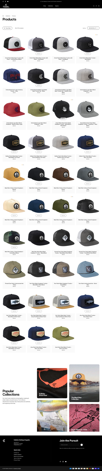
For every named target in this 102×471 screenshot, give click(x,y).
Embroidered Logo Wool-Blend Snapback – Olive (38, 123)
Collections (8, 15)
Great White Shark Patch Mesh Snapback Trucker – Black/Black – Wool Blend (63, 124)
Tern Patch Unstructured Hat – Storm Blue (88, 284)
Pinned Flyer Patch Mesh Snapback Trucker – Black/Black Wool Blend (63, 252)
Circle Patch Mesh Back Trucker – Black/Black (87, 58)
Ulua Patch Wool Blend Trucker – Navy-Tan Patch (39, 348)
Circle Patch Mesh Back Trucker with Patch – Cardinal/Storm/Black (14, 58)
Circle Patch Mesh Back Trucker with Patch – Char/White (39, 58)
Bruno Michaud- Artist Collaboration (79, 430)
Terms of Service (17, 458)
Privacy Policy (17, 460)
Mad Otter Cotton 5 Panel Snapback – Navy (38, 220)
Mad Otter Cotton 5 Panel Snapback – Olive (63, 220)
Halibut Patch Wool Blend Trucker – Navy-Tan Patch (88, 156)
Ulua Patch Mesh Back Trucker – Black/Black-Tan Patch (14, 348)
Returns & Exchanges (18, 456)
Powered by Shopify (17, 468)
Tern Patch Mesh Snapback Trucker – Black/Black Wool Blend (39, 284)
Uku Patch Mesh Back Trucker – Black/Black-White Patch (14, 316)
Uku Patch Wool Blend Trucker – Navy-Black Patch (88, 316)
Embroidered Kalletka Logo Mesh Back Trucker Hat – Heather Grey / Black (63, 91)
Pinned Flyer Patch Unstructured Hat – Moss (14, 284)
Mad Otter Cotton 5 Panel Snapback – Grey (87, 188)
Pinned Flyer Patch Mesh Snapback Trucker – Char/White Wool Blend (88, 252)
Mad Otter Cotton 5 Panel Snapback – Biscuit (14, 188)
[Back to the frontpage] (3, 15)
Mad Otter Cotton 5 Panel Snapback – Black (38, 188)
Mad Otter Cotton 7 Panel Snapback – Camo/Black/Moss (14, 252)
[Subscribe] (82, 445)
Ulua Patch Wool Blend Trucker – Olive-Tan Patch (63, 348)
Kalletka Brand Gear (43, 394)
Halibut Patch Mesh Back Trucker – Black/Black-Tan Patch (14, 156)
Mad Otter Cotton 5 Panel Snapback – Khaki (14, 220)
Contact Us (16, 452)
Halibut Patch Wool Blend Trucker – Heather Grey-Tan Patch (63, 156)
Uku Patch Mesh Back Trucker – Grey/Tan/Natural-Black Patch (39, 316)
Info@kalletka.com (17, 444)
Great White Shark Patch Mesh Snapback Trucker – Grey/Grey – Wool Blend (87, 124)
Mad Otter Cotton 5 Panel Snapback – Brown (63, 188)
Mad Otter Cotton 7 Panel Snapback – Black (87, 220)
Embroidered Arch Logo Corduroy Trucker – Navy (14, 90)
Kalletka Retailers (17, 454)
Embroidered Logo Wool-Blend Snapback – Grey (87, 90)
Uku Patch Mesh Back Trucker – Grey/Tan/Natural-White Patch (63, 316)
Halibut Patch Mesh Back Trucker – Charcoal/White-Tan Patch (38, 156)
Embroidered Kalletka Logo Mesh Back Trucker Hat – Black (39, 90)
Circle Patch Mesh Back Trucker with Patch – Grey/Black (63, 58)
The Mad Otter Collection (76, 398)
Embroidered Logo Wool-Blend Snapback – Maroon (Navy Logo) (14, 123)
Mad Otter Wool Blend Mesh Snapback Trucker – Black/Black (39, 252)
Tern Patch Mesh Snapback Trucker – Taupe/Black (63, 284)
